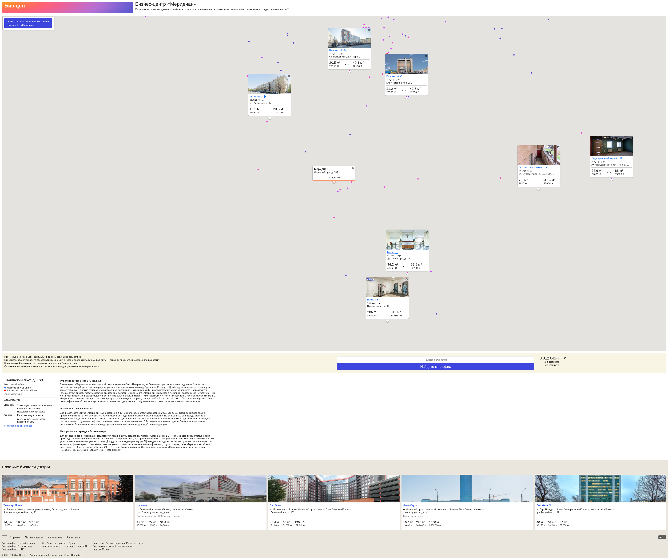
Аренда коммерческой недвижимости (112, 546)
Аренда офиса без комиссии (17, 546)
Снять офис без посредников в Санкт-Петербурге (119, 543)
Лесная (10, 509)
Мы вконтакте (55, 537)
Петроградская (59, 509)
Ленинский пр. (305, 509)
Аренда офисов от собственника (19, 543)
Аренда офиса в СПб (13, 549)
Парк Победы (333, 509)
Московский (10, 384)
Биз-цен (14, 6)
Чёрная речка (34, 509)
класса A (47, 546)
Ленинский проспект (17, 390)
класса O (82, 546)
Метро (105, 549)
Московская (13, 387)
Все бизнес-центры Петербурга (58, 543)
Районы (97, 549)
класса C (70, 546)
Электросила (571, 509)
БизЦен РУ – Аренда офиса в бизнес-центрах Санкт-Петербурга (49, 555)
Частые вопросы (34, 537)
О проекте (15, 537)
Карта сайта (73, 537)
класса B (58, 546)
